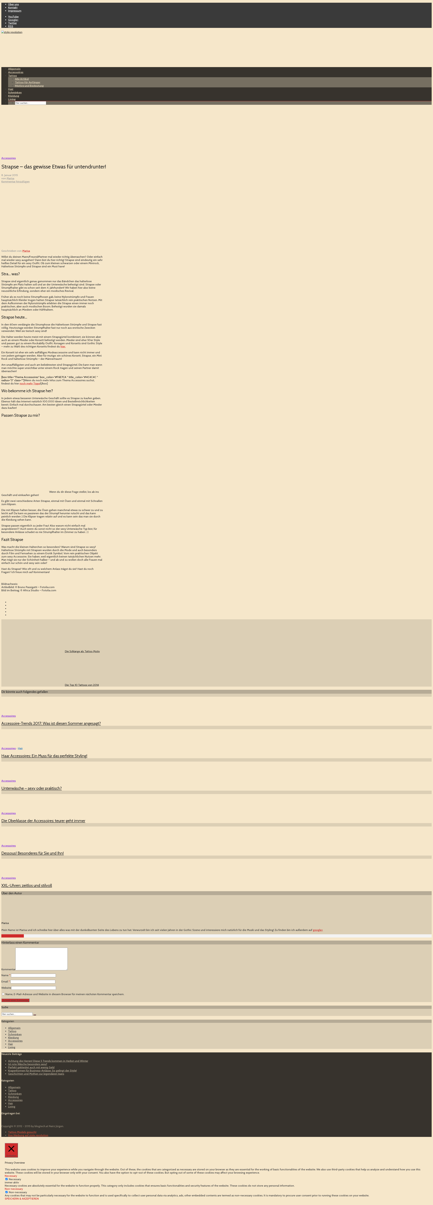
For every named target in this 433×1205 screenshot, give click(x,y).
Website (6, 987)
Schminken (15, 92)
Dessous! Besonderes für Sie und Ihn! (32, 853)
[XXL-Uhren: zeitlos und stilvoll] (13, 874)
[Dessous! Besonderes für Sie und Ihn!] (13, 842)
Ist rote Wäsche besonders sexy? (27, 1064)
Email (5, 981)
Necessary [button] (11, 1175)
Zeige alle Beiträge (12, 936)
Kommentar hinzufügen (15, 181)
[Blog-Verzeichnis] (8, 1120)
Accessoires (15, 72)
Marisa (10, 178)
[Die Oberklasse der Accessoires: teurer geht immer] (13, 810)
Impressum (14, 10)
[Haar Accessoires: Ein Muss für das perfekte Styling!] (13, 745)
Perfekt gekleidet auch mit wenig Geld (31, 1067)
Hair (11, 89)
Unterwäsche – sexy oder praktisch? (31, 788)
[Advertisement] (216, 131)
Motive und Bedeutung (29, 85)
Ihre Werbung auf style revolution (28, 1135)
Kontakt (12, 7)
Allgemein (14, 68)
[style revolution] (11, 32)
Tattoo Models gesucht (22, 1132)
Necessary (15, 1179)
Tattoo (12, 75)
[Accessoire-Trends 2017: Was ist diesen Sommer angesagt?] (13, 712)
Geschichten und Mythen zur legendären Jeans (36, 1073)
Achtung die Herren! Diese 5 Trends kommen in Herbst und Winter (48, 1061)
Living (12, 99)
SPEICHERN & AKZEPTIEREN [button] (22, 1198)
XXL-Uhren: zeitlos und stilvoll (26, 885)
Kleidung (13, 95)
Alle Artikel (22, 78)
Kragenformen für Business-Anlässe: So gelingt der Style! (42, 1070)
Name (5, 975)
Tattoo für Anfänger (27, 82)
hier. (63, 346)
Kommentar (8, 969)
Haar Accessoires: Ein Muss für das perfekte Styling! (44, 755)
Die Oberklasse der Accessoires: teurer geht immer (43, 820)
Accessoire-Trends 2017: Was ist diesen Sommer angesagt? (51, 723)
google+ (318, 930)
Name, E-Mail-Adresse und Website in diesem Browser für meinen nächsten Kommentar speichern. (64, 994)
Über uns (13, 4)
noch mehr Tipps (30, 383)
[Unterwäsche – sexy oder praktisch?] (13, 777)
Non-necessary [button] (14, 1188)
